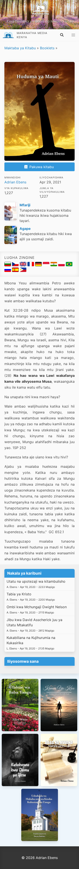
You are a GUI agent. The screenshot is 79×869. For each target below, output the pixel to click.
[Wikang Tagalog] (23, 270)
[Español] (16, 270)
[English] (23, 265)
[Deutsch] (39, 265)
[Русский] (8, 270)
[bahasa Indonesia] (46, 265)
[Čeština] (16, 265)
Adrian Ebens (15, 182)
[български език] (8, 265)
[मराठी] (54, 265)
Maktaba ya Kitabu (20, 48)
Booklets (47, 48)
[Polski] (62, 265)
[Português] (69, 265)
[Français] (31, 265)
